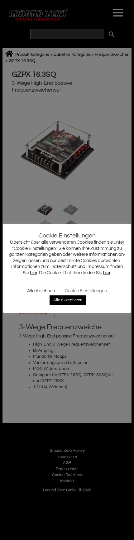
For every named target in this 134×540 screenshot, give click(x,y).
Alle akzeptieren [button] (67, 300)
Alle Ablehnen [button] (41, 291)
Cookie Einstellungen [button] (86, 291)
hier (33, 272)
